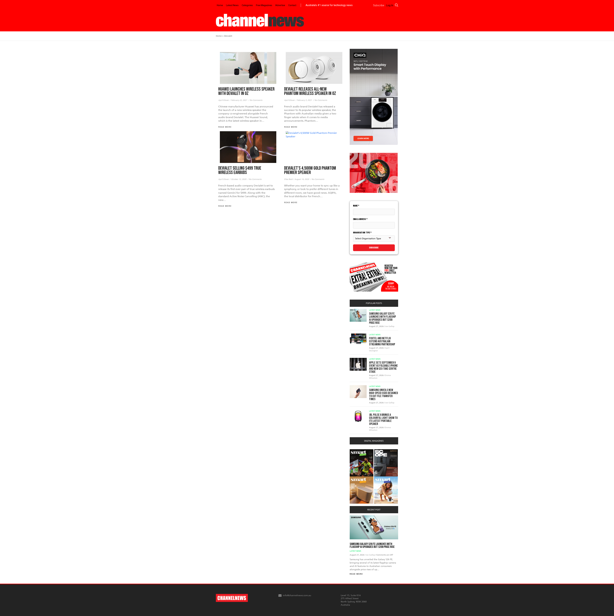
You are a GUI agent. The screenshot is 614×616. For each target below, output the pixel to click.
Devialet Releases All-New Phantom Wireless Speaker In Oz (310, 91)
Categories (247, 5)
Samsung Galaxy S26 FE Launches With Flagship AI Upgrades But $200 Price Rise (382, 318)
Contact (292, 5)
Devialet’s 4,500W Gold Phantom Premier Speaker (310, 170)
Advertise (280, 5)
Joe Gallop (389, 326)
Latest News (232, 5)
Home (220, 5)
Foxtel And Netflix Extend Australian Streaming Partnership (382, 341)
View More (356, 450)
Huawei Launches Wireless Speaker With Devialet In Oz (246, 91)
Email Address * (360, 219)
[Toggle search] (396, 5)
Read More (356, 574)
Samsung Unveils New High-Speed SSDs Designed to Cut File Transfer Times (383, 394)
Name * (356, 205)
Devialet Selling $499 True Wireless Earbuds (239, 170)
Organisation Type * (362, 232)
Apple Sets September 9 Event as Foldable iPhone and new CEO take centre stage (383, 367)
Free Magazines (264, 5)
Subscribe (374, 247)
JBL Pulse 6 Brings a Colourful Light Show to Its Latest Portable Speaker (383, 419)
